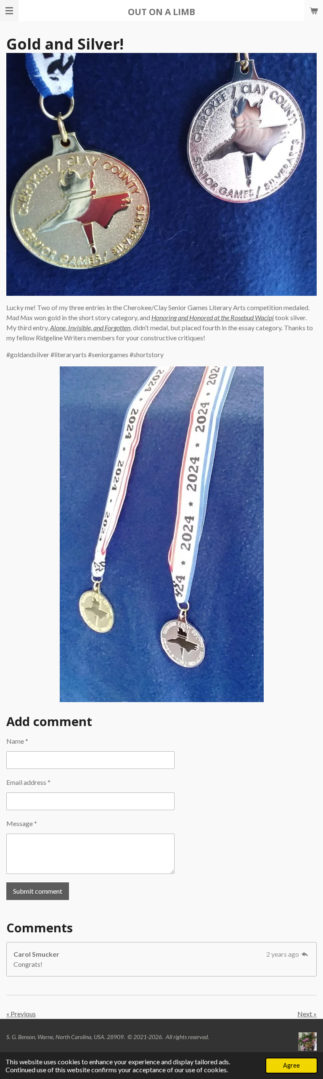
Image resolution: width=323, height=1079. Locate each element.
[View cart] (313, 10)
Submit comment (37, 891)
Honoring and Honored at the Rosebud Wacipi (212, 317)
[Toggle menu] (9, 10)
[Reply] (305, 954)
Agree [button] (291, 1065)
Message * (21, 823)
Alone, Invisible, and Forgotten (90, 328)
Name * (17, 741)
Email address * (28, 782)
